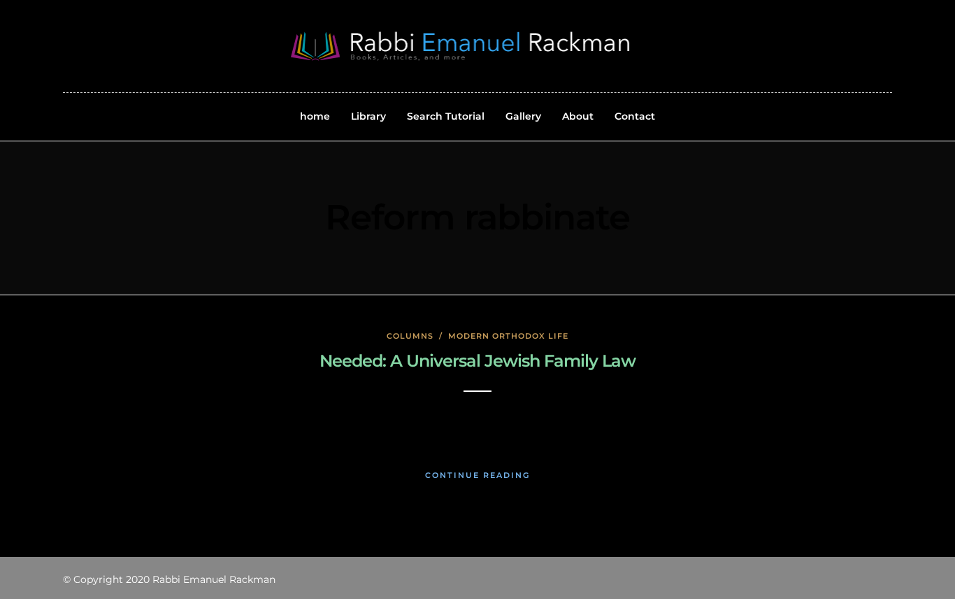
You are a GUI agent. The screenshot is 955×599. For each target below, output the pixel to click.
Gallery (523, 116)
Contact (635, 116)
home (315, 116)
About (578, 116)
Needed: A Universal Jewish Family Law (477, 361)
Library (368, 116)
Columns (410, 336)
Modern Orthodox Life (508, 336)
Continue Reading (477, 475)
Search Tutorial (445, 116)
